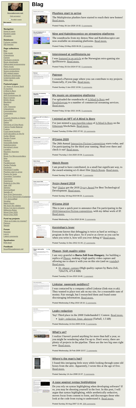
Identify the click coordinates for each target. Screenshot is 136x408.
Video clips (8, 80)
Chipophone (9, 55)
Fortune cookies (10, 42)
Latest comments (11, 236)
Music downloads (11, 62)
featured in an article (70, 58)
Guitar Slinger (9, 136)
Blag (5, 51)
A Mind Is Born (10, 91)
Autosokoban (9, 93)
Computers (8, 113)
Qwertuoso (8, 181)
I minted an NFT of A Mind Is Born (73, 118)
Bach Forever (9, 98)
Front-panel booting (12, 131)
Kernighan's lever (11, 147)
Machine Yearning (11, 152)
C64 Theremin (10, 107)
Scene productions (11, 71)
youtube (113, 261)
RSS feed (8, 243)
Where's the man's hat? (67, 358)
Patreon (7, 223)
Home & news (9, 31)
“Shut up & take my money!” (15, 221)
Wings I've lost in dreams (14, 208)
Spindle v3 (8, 192)
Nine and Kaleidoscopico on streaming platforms (83, 33)
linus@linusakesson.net (13, 249)
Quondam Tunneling (12, 176)
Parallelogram (9, 163)
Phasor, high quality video (68, 251)
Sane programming (12, 69)
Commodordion (10, 111)
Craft (6, 116)
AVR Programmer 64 (12, 95)
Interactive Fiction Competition (88, 143)
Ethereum (57, 125)
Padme (7, 161)
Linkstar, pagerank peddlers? (70, 284)
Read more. (58, 20)
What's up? (59, 332)
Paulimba (7, 167)
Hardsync (8, 140)
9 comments (87, 111)
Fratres (7, 129)
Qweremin (8, 179)
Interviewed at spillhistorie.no (71, 54)
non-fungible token (82, 122)
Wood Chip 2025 (11, 212)
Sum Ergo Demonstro (13, 194)
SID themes (8, 45)
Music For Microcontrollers (15, 156)
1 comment (88, 276)
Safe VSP (8, 185)
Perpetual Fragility (11, 170)
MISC (6, 154)
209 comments (89, 404)
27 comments (89, 243)
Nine (5, 158)
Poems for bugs (10, 174)
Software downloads (12, 76)
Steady (6, 225)
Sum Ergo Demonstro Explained (17, 197)
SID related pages (11, 73)
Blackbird (7, 102)
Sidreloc (7, 188)
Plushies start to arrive (13, 172)
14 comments (89, 131)
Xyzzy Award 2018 (63, 183)
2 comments (87, 46)
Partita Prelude (10, 165)
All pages (7, 36)
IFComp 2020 (60, 139)
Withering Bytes (10, 210)
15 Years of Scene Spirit (14, 86)
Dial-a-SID (8, 120)
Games (7, 58)
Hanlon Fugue (10, 138)
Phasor (67, 258)
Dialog (6, 122)
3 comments (91, 324)
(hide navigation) (15, 16)
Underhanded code (12, 78)
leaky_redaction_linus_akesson (75, 318)
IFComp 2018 (60, 203)
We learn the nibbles (12, 206)
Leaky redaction (62, 310)
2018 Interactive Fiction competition (72, 211)
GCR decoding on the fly (14, 134)
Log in (6, 234)
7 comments (88, 175)
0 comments (87, 26)
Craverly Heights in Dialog (14, 118)
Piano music (9, 67)
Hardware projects (11, 60)
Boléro (6, 104)
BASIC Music (9, 100)
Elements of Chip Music (13, 125)
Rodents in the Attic (12, 183)
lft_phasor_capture (69, 267)
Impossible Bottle (11, 143)
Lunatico (7, 149)
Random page (10, 34)
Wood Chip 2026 (11, 215)
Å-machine (8, 89)
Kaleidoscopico (10, 145)
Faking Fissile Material (13, 127)
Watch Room (9, 203)
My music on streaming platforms (73, 95)
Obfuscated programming (14, 64)
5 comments (91, 303)
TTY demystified (10, 199)
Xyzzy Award (87, 187)
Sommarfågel (9, 190)
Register (7, 232)
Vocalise (7, 201)
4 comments (88, 196)
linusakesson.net (15, 13)
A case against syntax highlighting (74, 382)
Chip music (8, 53)
